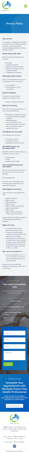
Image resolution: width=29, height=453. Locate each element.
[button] (25, 6)
